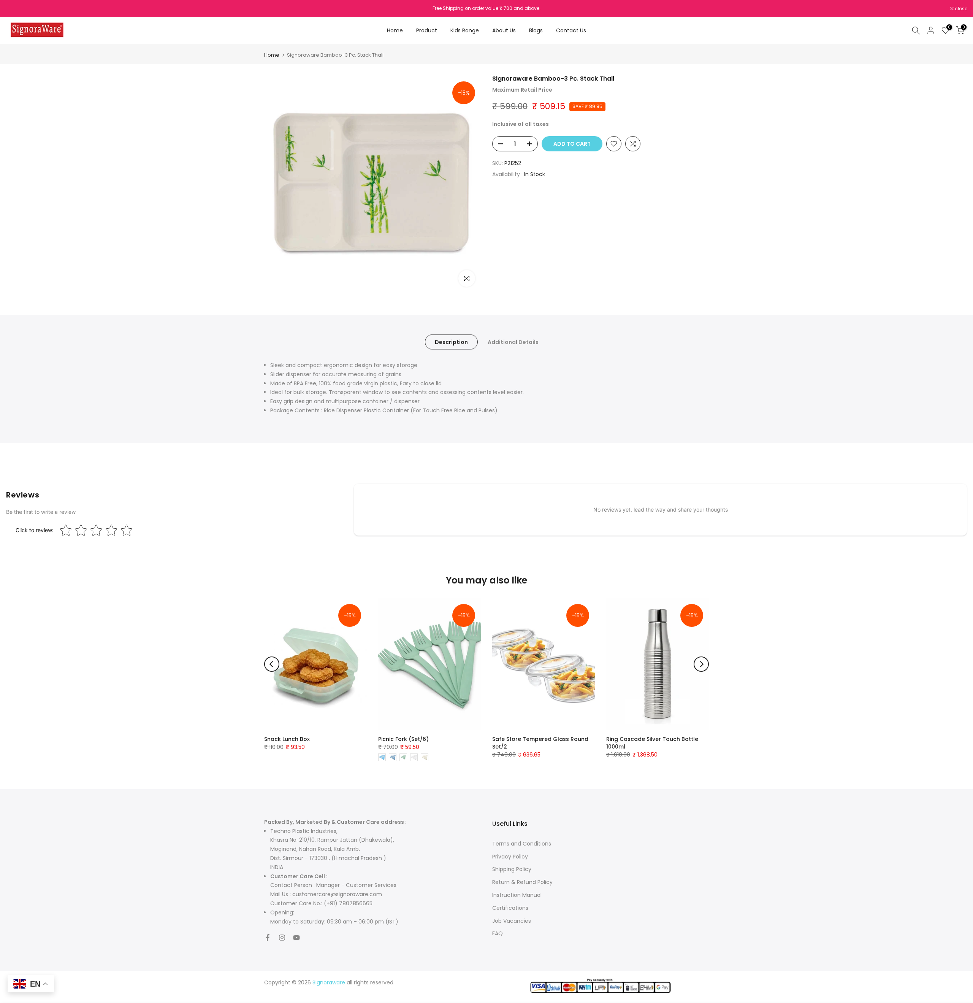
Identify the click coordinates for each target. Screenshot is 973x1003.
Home (395, 30)
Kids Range (464, 30)
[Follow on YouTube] (296, 937)
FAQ (497, 933)
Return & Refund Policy (522, 882)
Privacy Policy (510, 856)
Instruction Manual (517, 895)
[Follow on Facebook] (267, 937)
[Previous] (271, 664)
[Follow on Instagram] (282, 937)
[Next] (701, 664)
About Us (504, 30)
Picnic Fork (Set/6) (403, 739)
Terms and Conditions (521, 843)
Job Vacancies (511, 921)
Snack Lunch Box (287, 739)
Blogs (536, 30)
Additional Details (513, 342)
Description (451, 342)
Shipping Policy (511, 869)
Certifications (510, 908)
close (16, 8)
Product (426, 30)
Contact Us (571, 30)
